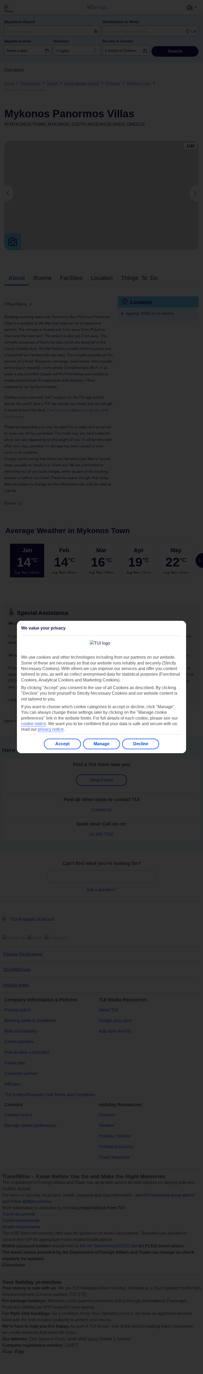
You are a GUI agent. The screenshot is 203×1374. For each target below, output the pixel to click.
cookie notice (33, 723)
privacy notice (51, 729)
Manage (101, 744)
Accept (62, 744)
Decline (140, 744)
